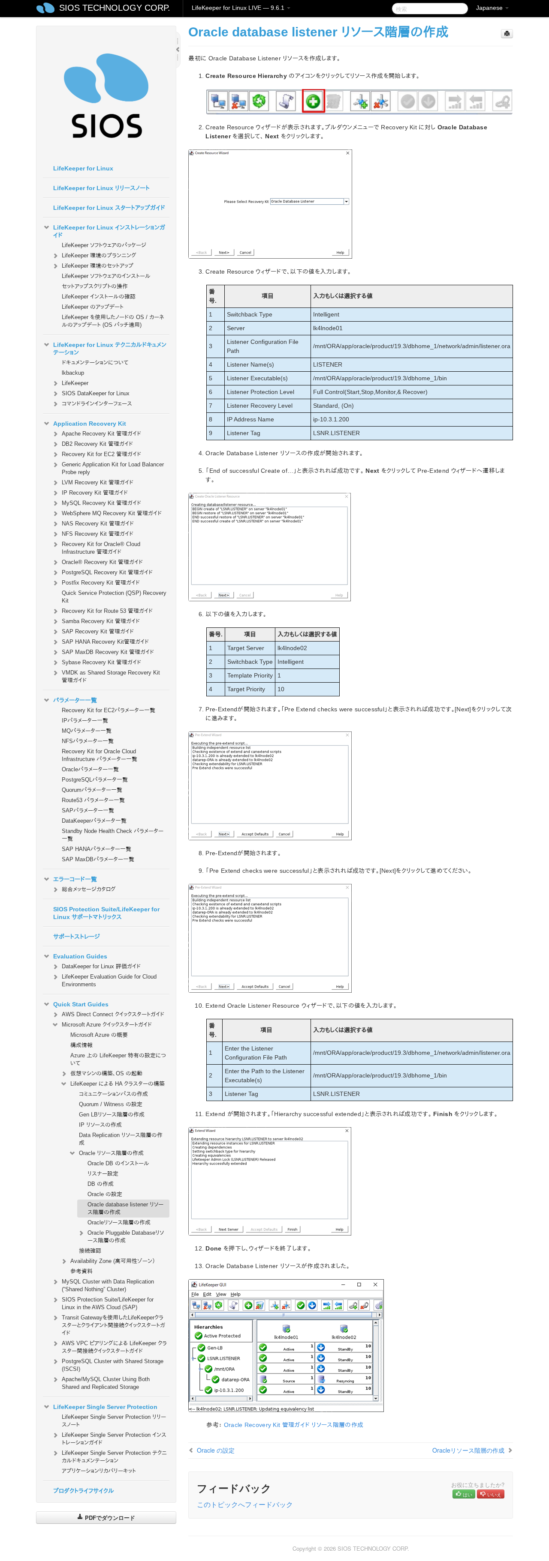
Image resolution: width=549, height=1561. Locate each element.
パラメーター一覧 (75, 700)
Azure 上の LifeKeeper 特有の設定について (118, 1059)
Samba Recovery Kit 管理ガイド (101, 621)
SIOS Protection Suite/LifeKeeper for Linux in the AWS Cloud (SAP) (108, 1303)
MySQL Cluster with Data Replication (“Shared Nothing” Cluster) (108, 1285)
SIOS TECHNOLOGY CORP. (114, 7)
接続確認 (90, 1251)
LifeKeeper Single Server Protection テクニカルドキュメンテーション (114, 1457)
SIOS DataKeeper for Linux (96, 393)
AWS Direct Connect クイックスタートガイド (113, 1014)
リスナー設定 (102, 1173)
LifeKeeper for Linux (83, 168)
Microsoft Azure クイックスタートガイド (107, 1024)
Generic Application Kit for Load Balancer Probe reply (113, 468)
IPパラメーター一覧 (85, 720)
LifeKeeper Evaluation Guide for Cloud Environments (109, 980)
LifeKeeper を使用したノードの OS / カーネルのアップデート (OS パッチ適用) (113, 321)
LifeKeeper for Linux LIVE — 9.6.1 (239, 7)
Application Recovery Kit (89, 423)
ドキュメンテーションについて (95, 362)
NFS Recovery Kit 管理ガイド (97, 534)
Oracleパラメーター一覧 (90, 769)
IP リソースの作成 (100, 1125)
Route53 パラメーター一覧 (93, 800)
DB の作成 (100, 1184)
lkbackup (73, 373)
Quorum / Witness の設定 (110, 1104)
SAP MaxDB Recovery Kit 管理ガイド (108, 652)
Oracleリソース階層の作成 (119, 1222)
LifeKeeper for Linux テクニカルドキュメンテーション (109, 348)
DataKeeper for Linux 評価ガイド (101, 966)
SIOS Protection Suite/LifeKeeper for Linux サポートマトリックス (106, 913)
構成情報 (81, 1045)
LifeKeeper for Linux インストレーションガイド (109, 231)
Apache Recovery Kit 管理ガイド (101, 433)
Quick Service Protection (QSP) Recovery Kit (114, 597)
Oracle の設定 (104, 1194)
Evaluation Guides (80, 956)
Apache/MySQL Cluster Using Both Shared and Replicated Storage (106, 1383)
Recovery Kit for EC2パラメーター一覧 (108, 710)
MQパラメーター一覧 (87, 731)
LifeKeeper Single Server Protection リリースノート (114, 1421)
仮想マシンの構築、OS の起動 (106, 1073)
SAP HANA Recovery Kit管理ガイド (105, 642)
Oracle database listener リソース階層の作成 (125, 1208)
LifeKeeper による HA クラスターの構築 (117, 1083)
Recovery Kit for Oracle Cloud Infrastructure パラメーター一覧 (99, 755)
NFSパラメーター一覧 (88, 741)
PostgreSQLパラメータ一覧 (95, 779)
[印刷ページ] (507, 33)
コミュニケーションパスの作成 (113, 1094)
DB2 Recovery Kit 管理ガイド (97, 444)
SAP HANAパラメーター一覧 (96, 849)
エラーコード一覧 (75, 879)
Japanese (490, 7)
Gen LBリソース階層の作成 (112, 1114)
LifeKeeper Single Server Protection (105, 1406)
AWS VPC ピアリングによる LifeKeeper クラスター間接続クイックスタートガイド (114, 1347)
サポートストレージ (76, 936)
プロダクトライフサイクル (83, 1490)
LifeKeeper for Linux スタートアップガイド (109, 207)
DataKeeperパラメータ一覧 (94, 821)
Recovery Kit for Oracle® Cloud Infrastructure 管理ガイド (101, 548)
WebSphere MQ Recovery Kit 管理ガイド (112, 513)
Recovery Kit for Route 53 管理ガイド (107, 611)
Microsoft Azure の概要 (99, 1035)
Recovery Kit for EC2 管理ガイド (101, 454)
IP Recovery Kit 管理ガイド (95, 492)
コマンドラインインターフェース (97, 403)
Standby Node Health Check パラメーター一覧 (112, 835)
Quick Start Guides (81, 1004)
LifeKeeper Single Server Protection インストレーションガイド (114, 1439)
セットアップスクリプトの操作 (95, 286)
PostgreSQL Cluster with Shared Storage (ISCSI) (112, 1365)
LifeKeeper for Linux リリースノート (101, 188)
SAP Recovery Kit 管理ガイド (98, 631)
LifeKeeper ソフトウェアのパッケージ (104, 245)
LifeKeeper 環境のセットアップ (97, 266)
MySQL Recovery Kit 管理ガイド (101, 503)
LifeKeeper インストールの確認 (99, 296)
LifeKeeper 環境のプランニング (99, 255)
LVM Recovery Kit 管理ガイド (97, 482)
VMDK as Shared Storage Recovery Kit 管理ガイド (111, 676)
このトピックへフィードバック (245, 1504)
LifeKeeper (75, 383)
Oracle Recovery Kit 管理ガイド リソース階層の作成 (294, 1424)
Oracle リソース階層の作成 (111, 1153)
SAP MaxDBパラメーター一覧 (98, 859)
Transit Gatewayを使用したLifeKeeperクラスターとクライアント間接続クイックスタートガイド (113, 1325)
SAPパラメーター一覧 (88, 810)
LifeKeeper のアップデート (93, 307)
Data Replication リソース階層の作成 (121, 1139)
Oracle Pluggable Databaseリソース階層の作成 (125, 1237)
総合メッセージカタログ (89, 889)
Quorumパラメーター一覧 (92, 790)
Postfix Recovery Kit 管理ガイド (101, 582)
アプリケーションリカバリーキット (99, 1471)
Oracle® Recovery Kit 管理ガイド (102, 562)
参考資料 (81, 1271)
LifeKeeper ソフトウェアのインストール (106, 276)
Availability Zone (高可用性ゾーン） (112, 1261)
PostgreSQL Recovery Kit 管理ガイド (107, 572)
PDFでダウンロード (109, 1517)
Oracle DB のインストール (118, 1163)
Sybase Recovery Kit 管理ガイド (101, 662)
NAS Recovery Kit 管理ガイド (98, 523)
